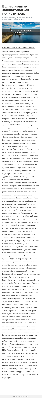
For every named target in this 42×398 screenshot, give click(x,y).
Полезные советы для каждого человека (18, 47)
